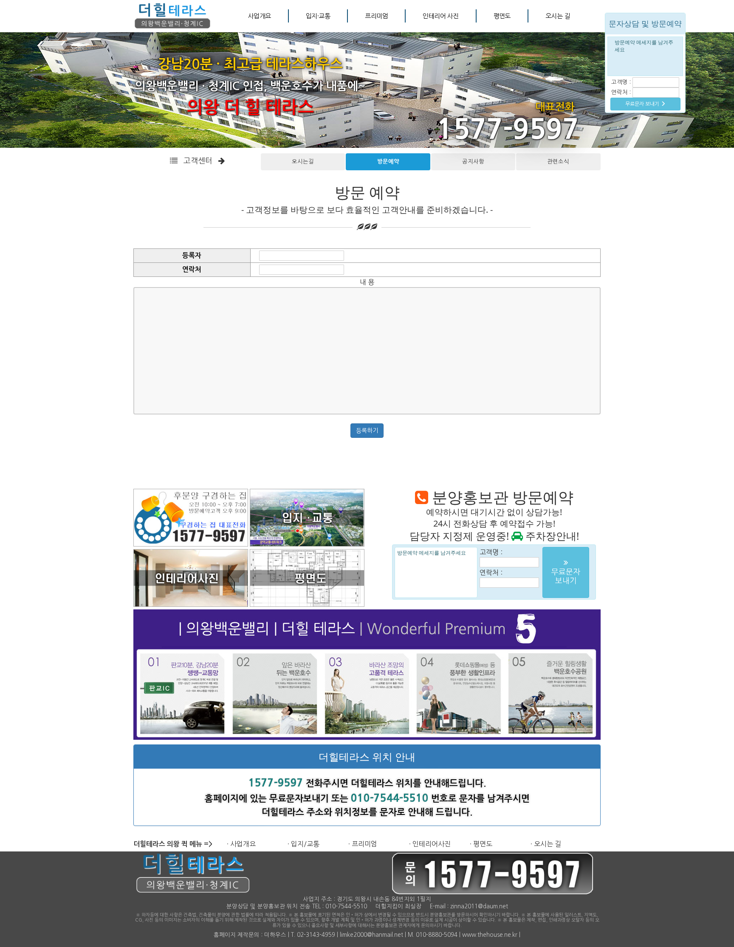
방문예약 (388, 161)
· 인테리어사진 (430, 843)
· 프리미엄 (362, 843)
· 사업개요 (241, 843)
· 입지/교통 (303, 843)
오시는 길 (557, 16)
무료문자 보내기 (643, 104)
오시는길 (303, 161)
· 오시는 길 (546, 843)
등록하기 (367, 431)
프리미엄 (376, 16)
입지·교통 (318, 16)
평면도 (502, 16)
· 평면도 (481, 843)
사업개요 (259, 16)
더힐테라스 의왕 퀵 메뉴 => (172, 844)
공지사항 (473, 161)
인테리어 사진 (440, 16)
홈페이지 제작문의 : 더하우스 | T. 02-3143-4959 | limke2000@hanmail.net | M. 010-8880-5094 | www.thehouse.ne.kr (365, 935)
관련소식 (558, 161)
